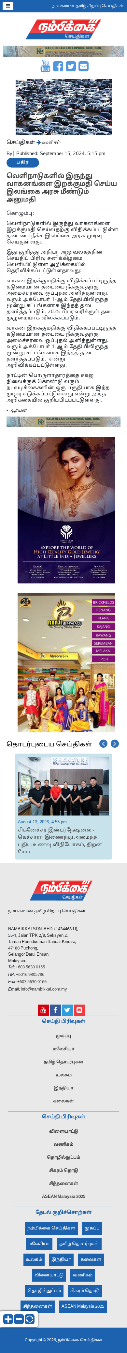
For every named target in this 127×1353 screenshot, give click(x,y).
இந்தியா (63, 1088)
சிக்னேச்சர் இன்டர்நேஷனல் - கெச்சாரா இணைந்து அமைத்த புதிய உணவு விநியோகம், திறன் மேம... (60, 841)
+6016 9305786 (29, 975)
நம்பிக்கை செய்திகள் (51, 1228)
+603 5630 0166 (32, 982)
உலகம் (64, 1075)
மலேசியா (63, 1049)
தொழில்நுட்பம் (63, 1157)
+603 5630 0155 (30, 967)
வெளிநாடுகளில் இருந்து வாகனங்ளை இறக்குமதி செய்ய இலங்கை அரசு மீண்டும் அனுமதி (62, 188)
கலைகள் (63, 1101)
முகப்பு (63, 1036)
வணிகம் (51, 142)
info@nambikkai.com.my (44, 989)
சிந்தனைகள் (63, 1183)
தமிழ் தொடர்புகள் (63, 1062)
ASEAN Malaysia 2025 (63, 1196)
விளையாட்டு (63, 1131)
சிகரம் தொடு (63, 1170)
